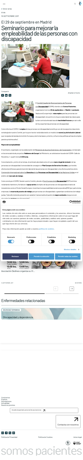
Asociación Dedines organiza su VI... (18, 271)
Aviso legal (77, 437)
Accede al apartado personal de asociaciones (26, 410)
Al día (3, 12)
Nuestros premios (8, 405)
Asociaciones (6, 401)
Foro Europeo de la (54, 181)
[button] (72, 288)
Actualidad (5, 403)
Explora (4, 399)
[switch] (31, 241)
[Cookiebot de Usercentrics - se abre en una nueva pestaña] (71, 202)
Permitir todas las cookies (68, 256)
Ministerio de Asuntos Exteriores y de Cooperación (53, 150)
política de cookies (46, 229)
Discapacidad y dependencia (18, 317)
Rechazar (15, 256)
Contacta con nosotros (68, 424)
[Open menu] (4, 3)
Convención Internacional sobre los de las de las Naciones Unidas (38, 172)
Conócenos (5, 397)
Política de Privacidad (9, 437)
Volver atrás (7, 9)
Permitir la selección (41, 256)
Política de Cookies (45, 437)
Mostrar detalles (70, 249)
